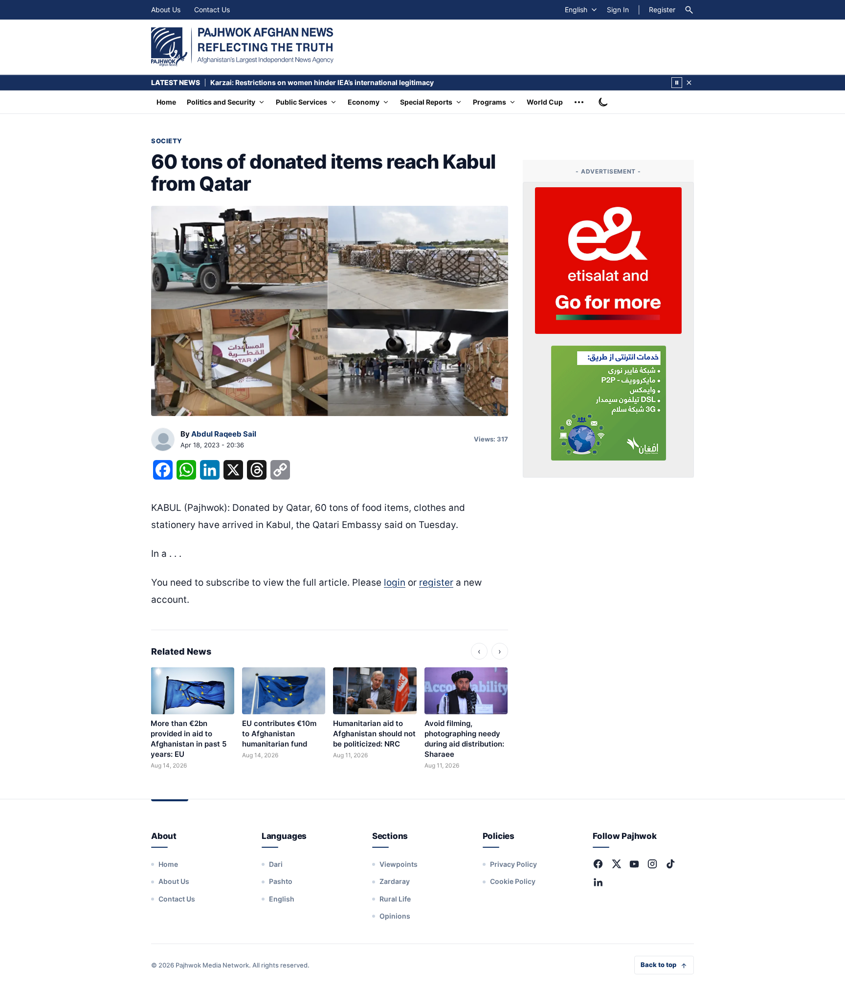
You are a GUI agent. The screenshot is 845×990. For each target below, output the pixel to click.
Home (166, 102)
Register (662, 9)
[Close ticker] (689, 82)
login (394, 582)
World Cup (545, 102)
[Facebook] (598, 863)
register (436, 582)
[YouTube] (634, 863)
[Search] (689, 10)
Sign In (618, 9)
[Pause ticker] (676, 82)
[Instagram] (652, 863)
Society (166, 141)
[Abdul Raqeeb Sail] (163, 440)
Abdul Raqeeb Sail (223, 434)
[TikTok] (670, 863)
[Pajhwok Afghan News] (242, 46)
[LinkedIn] (598, 882)
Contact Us (212, 9)
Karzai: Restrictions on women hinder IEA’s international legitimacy (322, 82)
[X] (616, 863)
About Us (165, 9)
